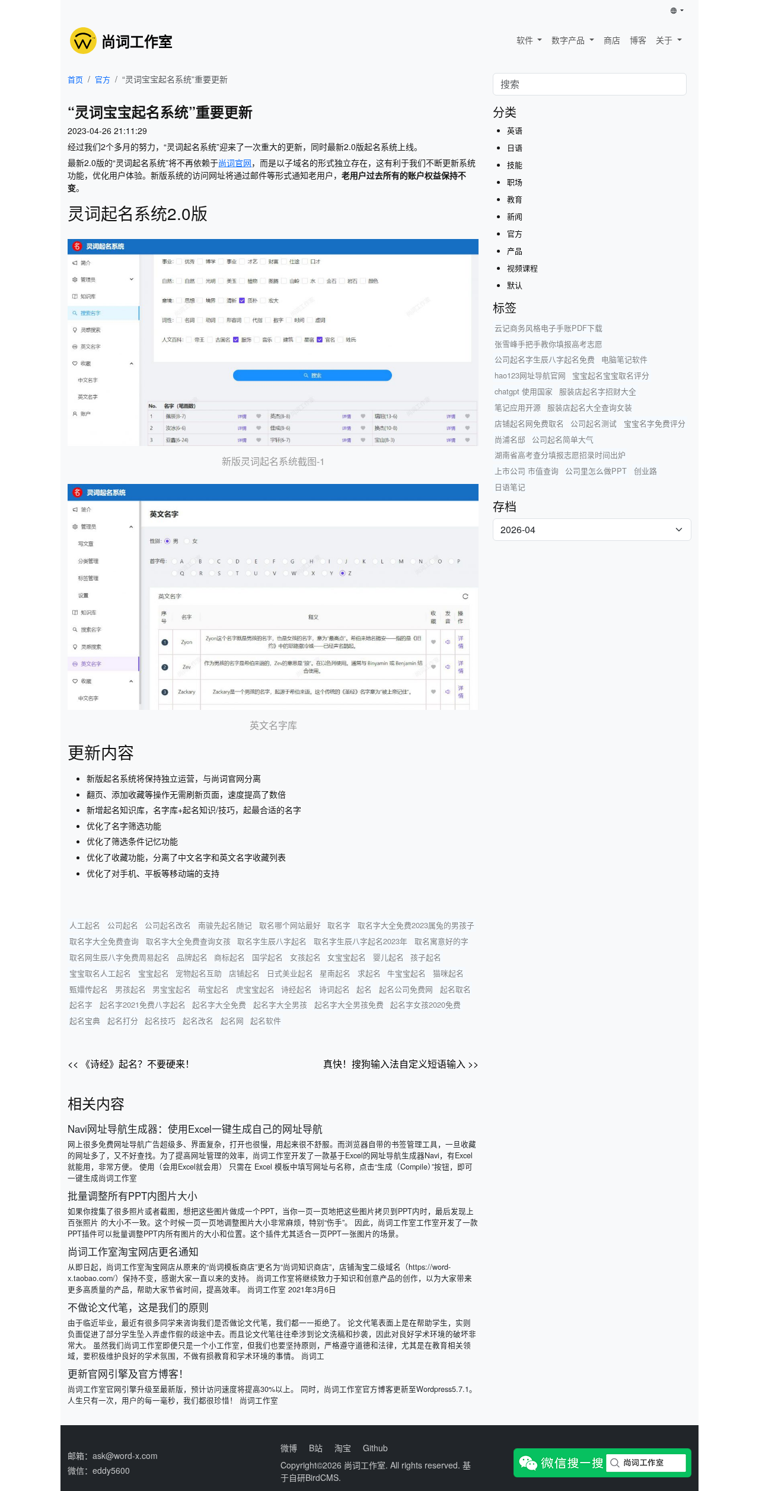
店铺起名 (244, 973)
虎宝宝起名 (255, 989)
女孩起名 (305, 957)
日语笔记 (510, 486)
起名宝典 (84, 1020)
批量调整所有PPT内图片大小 (132, 1196)
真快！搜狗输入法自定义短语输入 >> (401, 1064)
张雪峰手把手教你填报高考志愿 (548, 343)
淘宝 (342, 1448)
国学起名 (267, 957)
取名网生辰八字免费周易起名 (119, 957)
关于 (665, 40)
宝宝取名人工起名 (100, 973)
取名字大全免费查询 (104, 941)
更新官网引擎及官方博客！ (128, 1373)
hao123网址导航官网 (530, 375)
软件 (525, 40)
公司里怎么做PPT (596, 470)
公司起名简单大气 (563, 439)
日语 (514, 147)
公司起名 (122, 925)
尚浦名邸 (510, 439)
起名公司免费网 (406, 989)
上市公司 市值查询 (527, 470)
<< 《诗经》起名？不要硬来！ (131, 1064)
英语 (514, 130)
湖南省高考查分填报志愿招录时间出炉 (560, 454)
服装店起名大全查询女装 (589, 407)
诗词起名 (334, 989)
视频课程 (522, 267)
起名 (364, 989)
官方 (102, 79)
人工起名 (84, 925)
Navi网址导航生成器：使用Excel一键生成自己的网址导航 (195, 1129)
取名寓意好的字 (441, 941)
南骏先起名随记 (225, 925)
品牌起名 (192, 957)
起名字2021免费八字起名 (143, 1004)
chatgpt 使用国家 (524, 391)
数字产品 (569, 40)
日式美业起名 (290, 973)
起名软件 (265, 1020)
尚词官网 (234, 162)
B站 (316, 1448)
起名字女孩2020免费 (425, 1004)
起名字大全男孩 (280, 1004)
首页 (75, 79)
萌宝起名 (213, 989)
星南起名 (335, 973)
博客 (638, 40)
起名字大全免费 (219, 1004)
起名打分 (122, 1020)
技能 (514, 164)
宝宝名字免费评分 (654, 423)
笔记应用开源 (518, 407)
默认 (514, 285)
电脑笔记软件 (624, 359)
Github (375, 1448)
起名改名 (198, 1020)
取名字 (338, 925)
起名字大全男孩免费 (349, 1004)
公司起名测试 (593, 423)
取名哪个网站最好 (290, 925)
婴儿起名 (388, 957)
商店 (612, 40)
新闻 (514, 216)
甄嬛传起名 (88, 989)
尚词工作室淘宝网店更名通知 (133, 1251)
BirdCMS (322, 1477)
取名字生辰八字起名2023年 (360, 941)
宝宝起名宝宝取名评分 (610, 375)
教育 (514, 199)
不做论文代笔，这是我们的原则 (138, 1307)
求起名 (369, 973)
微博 (288, 1448)
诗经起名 (296, 989)
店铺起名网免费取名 (529, 423)
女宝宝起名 (346, 957)
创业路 (645, 470)
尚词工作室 (364, 1465)
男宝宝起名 (171, 989)
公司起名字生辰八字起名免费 (545, 359)
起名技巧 (160, 1020)
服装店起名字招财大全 (597, 391)
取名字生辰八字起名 (272, 941)
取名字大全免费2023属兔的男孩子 (416, 925)
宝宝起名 (153, 973)
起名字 (81, 1004)
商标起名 (229, 957)
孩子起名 (425, 957)
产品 (514, 250)
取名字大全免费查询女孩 (188, 941)
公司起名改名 (168, 925)
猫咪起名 (448, 973)
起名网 (232, 1020)
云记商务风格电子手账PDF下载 (548, 327)
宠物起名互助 (199, 973)
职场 (514, 181)
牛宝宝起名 (406, 973)
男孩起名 (130, 989)
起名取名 (455, 989)
